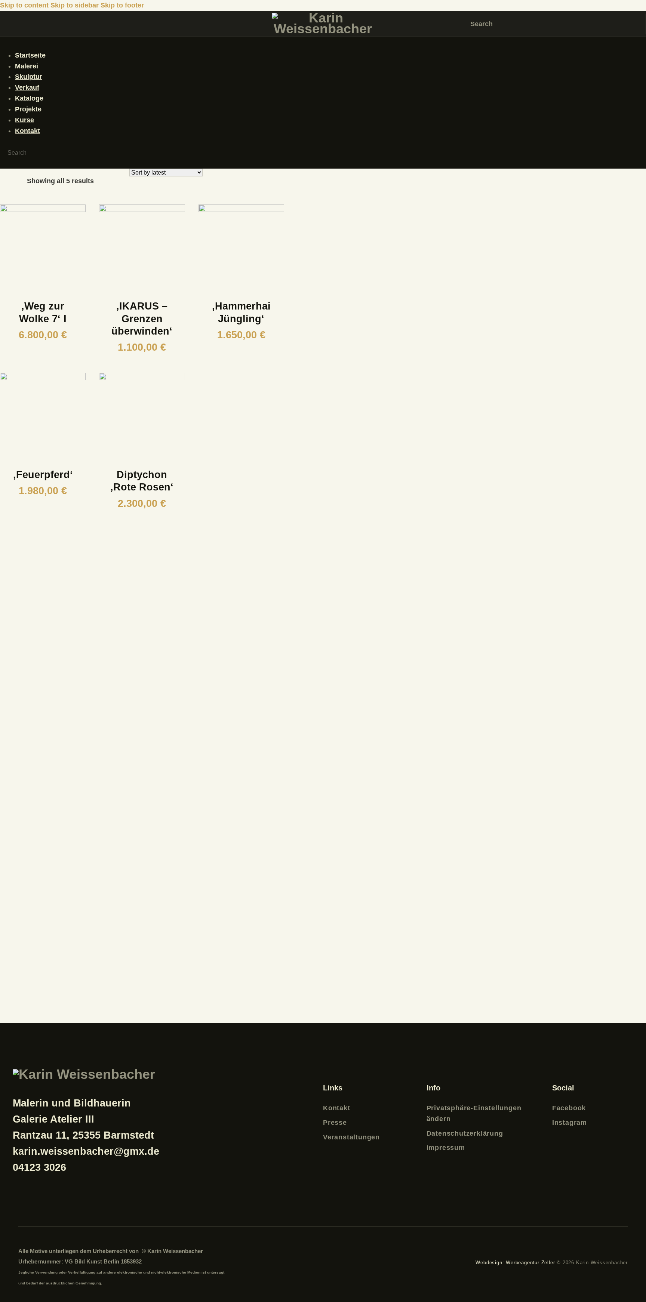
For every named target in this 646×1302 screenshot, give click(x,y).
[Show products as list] (18, 180)
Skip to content (24, 5)
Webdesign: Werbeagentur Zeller (515, 1262)
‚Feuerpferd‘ (43, 474)
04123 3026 (39, 1167)
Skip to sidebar (74, 5)
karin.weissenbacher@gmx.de (86, 1151)
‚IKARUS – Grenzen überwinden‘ (141, 318)
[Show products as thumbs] (5, 180)
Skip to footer (122, 5)
